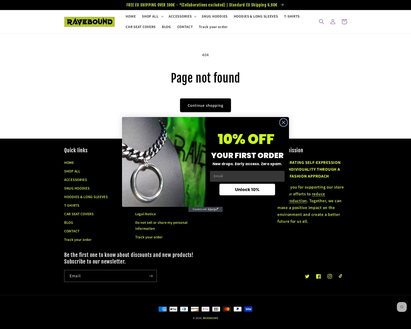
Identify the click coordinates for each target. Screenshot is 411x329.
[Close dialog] (283, 122)
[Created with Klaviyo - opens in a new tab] (205, 209)
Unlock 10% (247, 190)
